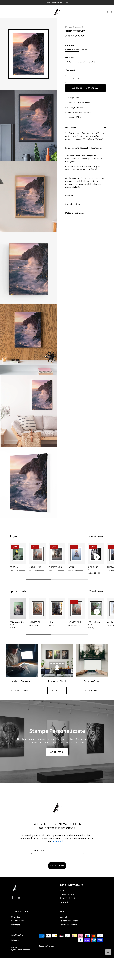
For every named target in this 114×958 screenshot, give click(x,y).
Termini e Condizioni (68, 925)
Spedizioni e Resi (72, 204)
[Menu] (5, 12)
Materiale (69, 45)
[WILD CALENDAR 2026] (18, 608)
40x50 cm (81, 62)
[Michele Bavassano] (22, 660)
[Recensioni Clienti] (57, 660)
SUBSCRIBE (57, 865)
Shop (62, 890)
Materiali (69, 195)
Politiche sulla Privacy (69, 921)
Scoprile (57, 690)
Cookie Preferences (46, 946)
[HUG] (57, 608)
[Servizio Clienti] (92, 660)
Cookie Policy (65, 917)
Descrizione (70, 127)
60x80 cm (92, 62)
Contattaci (92, 690)
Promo (14, 536)
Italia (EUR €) (16, 935)
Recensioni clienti (67, 898)
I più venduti (18, 591)
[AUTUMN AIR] (37, 608)
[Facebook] (12, 897)
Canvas (84, 50)
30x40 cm (69, 62)
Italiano (14, 940)
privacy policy (58, 841)
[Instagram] (19, 897)
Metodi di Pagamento (74, 213)
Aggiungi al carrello (85, 88)
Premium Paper (72, 50)
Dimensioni (70, 57)
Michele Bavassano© (74, 27)
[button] (17, 557)
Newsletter (65, 902)
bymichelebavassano (19, 950)
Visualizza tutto (96, 536)
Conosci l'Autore (67, 894)
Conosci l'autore (21, 690)
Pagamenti (15, 925)
